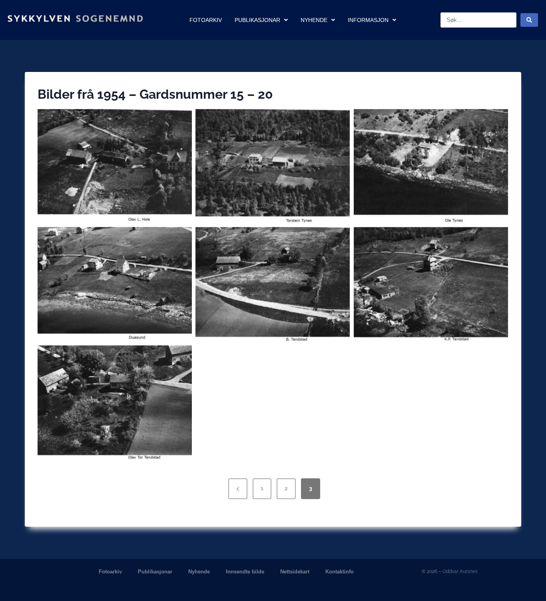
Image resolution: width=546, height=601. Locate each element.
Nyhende (314, 20)
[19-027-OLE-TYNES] (431, 166)
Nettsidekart (294, 572)
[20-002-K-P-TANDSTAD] (431, 284)
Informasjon (368, 20)
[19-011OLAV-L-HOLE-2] (115, 166)
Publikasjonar (257, 20)
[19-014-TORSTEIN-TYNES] (272, 166)
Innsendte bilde (245, 572)
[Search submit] (529, 20)
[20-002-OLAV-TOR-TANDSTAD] (115, 402)
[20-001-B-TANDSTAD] (272, 284)
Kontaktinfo (339, 572)
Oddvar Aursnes (460, 571)
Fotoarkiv (205, 20)
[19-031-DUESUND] (115, 284)
